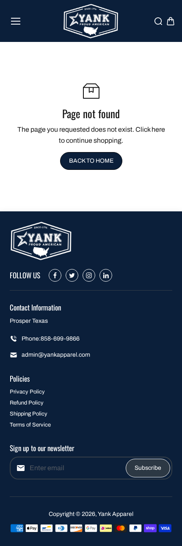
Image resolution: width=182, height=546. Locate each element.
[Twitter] (72, 275)
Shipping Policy (28, 414)
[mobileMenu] (15, 21)
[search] (158, 21)
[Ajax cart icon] (170, 21)
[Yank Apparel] (91, 21)
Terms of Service (30, 425)
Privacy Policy (27, 392)
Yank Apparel (115, 514)
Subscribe (148, 468)
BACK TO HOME (91, 161)
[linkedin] (105, 275)
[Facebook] (55, 275)
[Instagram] (89, 275)
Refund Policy (27, 403)
